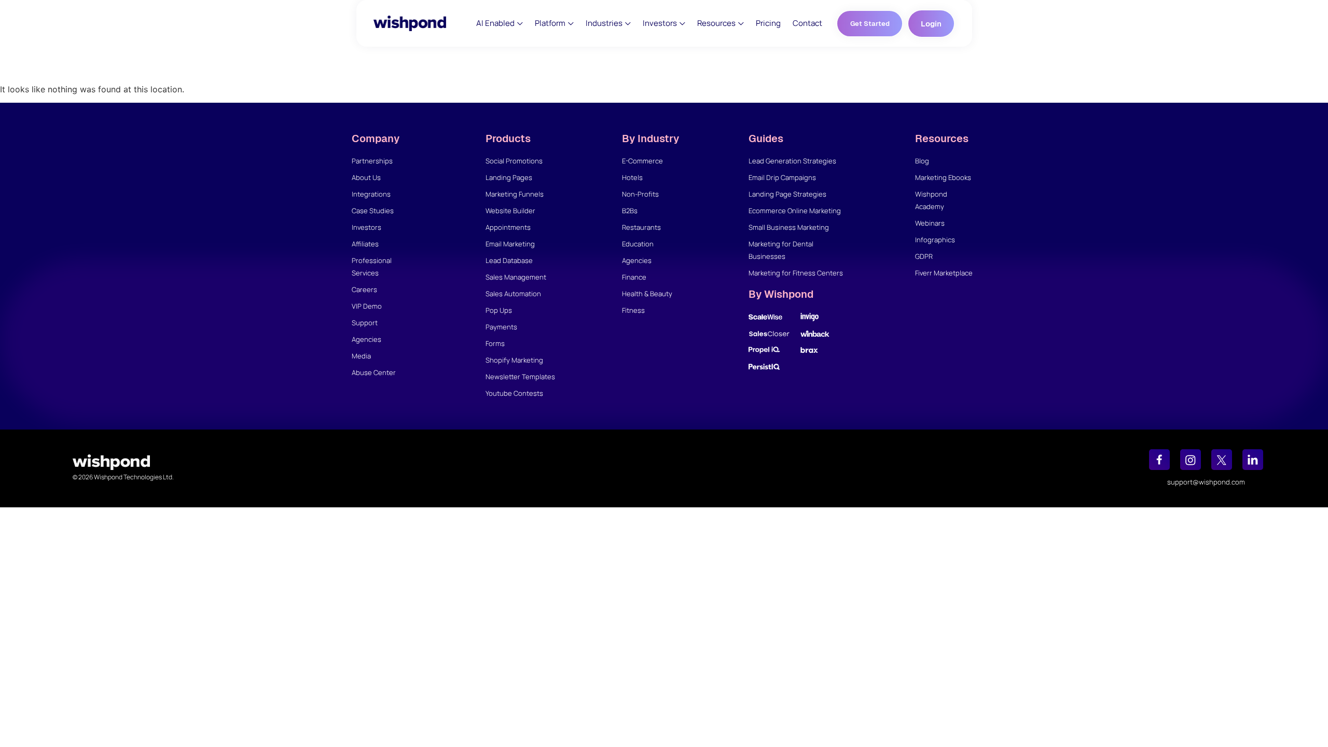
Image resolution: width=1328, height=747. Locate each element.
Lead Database (509, 260)
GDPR (924, 256)
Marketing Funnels (515, 194)
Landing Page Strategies (787, 194)
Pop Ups (499, 310)
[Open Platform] (571, 24)
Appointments (508, 227)
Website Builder (510, 210)
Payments (501, 326)
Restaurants (641, 227)
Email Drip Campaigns (782, 177)
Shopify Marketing (514, 360)
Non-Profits (640, 194)
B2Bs (630, 210)
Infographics (935, 239)
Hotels (632, 177)
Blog (922, 160)
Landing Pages (509, 177)
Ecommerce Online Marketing (795, 210)
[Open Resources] (741, 24)
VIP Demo (367, 306)
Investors (366, 227)
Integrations (371, 194)
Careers (364, 289)
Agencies (366, 339)
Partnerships (372, 160)
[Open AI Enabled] (520, 24)
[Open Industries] (628, 24)
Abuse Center (374, 372)
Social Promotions (514, 160)
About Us (366, 177)
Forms (495, 343)
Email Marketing (510, 243)
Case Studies (373, 210)
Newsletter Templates (520, 376)
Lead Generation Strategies (792, 160)
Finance (634, 277)
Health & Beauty (647, 293)
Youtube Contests (514, 393)
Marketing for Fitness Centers (796, 273)
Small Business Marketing (789, 227)
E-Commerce (642, 160)
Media (361, 356)
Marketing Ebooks (943, 177)
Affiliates (365, 243)
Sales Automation (513, 293)
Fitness (633, 310)
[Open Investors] (682, 24)
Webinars (930, 223)
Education (638, 243)
